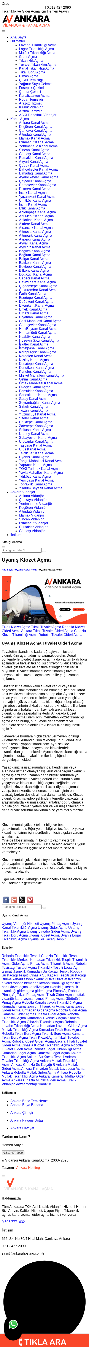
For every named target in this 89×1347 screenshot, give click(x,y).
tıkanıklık (19, 971)
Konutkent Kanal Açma (36, 367)
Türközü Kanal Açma (35, 476)
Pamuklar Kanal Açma (36, 391)
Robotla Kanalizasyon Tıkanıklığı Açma (52, 1002)
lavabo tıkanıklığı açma (56, 983)
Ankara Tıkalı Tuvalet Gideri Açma (47, 631)
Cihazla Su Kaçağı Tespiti (49, 975)
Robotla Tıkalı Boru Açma (21, 1033)
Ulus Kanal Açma (32, 449)
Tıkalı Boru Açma (32, 72)
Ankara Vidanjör (22, 492)
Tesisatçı (8, 967)
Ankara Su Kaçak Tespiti (45, 1057)
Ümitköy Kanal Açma (35, 200)
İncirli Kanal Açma (33, 204)
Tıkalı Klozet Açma (16, 627)
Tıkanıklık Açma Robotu (68, 963)
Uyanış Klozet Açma (44, 935)
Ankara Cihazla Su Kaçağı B (33, 1065)
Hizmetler (17, 41)
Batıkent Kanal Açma (35, 263)
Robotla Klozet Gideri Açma (32, 1041)
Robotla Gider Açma (71, 1010)
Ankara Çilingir (21, 1112)
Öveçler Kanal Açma (34, 387)
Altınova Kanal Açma (35, 231)
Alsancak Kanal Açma (36, 228)
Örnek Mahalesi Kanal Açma (41, 383)
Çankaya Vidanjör (33, 500)
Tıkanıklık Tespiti (50, 967)
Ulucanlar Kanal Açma (36, 441)
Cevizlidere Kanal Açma (37, 282)
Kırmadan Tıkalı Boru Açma (60, 1030)
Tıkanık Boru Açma (56, 1033)
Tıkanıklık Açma (31, 60)
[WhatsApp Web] (13, 1328)
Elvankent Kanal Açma (36, 305)
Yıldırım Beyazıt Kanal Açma (40, 488)
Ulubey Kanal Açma (34, 434)
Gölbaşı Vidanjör (32, 531)
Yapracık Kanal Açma (35, 465)
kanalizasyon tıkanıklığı (31, 979)
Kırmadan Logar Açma (19, 1053)
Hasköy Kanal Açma (34, 336)
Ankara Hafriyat (22, 1128)
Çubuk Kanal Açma (34, 165)
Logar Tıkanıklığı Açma (36, 49)
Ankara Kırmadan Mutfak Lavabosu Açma (52, 1068)
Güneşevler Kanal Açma (37, 325)
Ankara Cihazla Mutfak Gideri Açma (38, 1080)
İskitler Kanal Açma (33, 344)
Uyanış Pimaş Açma (56, 923)
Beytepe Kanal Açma (35, 266)
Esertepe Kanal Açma (35, 298)
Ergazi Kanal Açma (33, 313)
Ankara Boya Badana (26, 1105)
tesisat (7, 971)
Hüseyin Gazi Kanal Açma (39, 340)
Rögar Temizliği (31, 99)
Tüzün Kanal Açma (33, 410)
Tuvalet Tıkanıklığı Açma (37, 64)
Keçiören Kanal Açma (35, 126)
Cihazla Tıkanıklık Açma (45, 1022)
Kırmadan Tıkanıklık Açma (47, 1018)
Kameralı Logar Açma (53, 1053)
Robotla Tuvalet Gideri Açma (60, 635)
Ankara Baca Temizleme (29, 1101)
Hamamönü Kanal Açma (37, 332)
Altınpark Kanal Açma (35, 235)
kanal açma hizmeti (29, 998)
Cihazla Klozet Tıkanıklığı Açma (45, 1045)
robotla (18, 983)
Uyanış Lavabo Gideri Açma (48, 931)
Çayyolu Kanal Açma (35, 181)
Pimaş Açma (28, 76)
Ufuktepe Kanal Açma (35, 422)
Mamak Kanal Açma (34, 138)
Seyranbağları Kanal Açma (39, 402)
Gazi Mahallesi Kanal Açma (40, 321)
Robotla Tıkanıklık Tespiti (21, 956)
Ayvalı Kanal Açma (33, 243)
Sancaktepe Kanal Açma (38, 395)
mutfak (80, 995)
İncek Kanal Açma (33, 193)
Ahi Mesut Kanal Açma (36, 216)
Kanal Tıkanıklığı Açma (36, 68)
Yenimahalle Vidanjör (35, 504)
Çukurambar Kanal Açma (38, 290)
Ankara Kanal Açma (34, 123)
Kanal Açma (19, 119)
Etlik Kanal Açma (32, 208)
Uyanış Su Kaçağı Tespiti (47, 939)
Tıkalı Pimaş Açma (31, 995)
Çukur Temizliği (31, 80)
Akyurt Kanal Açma (33, 161)
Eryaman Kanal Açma (35, 317)
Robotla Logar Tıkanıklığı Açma (57, 1049)
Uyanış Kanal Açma (34, 457)
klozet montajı (26, 1084)
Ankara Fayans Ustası (27, 1120)
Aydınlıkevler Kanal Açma (38, 177)
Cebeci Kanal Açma (34, 278)
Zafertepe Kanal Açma (36, 426)
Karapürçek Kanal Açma (37, 352)
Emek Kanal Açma (33, 309)
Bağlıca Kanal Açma (34, 251)
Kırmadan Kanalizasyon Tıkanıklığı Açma (33, 1006)
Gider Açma (28, 57)
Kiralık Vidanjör (31, 107)
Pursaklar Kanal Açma (36, 158)
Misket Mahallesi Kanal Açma (41, 375)
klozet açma (19, 987)
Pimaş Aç (60, 991)
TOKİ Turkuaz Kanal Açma (39, 469)
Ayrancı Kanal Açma (34, 239)
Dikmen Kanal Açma (34, 189)
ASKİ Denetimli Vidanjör (37, 115)
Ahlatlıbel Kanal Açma (36, 220)
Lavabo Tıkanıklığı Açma (38, 45)
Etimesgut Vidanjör (33, 523)
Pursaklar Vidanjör (33, 527)
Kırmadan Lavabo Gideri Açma (63, 1026)
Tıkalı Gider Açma (60, 995)
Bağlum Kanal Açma (34, 255)
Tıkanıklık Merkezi (15, 960)
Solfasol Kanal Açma (35, 430)
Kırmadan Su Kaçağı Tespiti (48, 971)
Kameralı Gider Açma (18, 1014)
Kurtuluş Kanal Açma (35, 371)
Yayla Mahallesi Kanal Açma (41, 472)
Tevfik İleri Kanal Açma (36, 453)
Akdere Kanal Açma (34, 224)
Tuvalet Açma (26, 967)
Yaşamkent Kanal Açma (37, 196)
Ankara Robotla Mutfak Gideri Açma (29, 1072)
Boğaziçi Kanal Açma (35, 274)
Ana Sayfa (18, 37)
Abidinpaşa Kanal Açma (37, 212)
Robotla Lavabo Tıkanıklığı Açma (39, 1024)
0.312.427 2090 (13, 1152)
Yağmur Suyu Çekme (35, 84)
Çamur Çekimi (30, 91)
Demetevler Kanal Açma (37, 185)
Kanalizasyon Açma (34, 95)
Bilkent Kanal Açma (34, 270)
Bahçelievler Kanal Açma (38, 169)
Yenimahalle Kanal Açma (38, 146)
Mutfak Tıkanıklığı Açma (37, 53)
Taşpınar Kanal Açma (35, 445)
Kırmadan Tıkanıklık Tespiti (51, 960)
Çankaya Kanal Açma (35, 130)
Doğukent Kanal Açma (36, 301)
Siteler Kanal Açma (33, 418)
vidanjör (8, 998)
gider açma (25, 991)
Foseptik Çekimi (31, 88)
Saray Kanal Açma (33, 399)
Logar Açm (72, 967)
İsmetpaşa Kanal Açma (36, 348)
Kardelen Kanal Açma (35, 356)
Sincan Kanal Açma (34, 150)
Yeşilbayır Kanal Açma (36, 480)
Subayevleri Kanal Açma (38, 437)
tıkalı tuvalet (58, 979)
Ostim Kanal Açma (33, 379)
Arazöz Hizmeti (30, 103)
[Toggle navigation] (3, 31)
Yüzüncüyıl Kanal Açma (37, 414)
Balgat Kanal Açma (33, 259)
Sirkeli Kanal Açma (33, 406)
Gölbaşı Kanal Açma (34, 154)
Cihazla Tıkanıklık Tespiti (60, 956)
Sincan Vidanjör (31, 519)
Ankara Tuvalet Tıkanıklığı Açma (39, 1059)
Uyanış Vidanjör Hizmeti (21, 923)
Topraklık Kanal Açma (35, 484)
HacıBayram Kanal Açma (38, 329)
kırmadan (31, 983)
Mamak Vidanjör (31, 515)
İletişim (15, 535)
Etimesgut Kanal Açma (36, 142)
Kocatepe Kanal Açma (36, 364)
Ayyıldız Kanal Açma (35, 247)
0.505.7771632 (13, 1222)
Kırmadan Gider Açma (38, 1010)
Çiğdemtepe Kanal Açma (38, 286)
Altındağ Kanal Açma (35, 134)
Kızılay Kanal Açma (34, 360)
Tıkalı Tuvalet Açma (46, 627)
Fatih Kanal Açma (32, 294)
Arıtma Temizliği (31, 111)
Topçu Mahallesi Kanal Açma (41, 461)
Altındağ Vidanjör (32, 511)
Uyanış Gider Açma (53, 927)
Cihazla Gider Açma (50, 1014)
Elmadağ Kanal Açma (35, 173)
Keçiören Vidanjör (33, 507)
